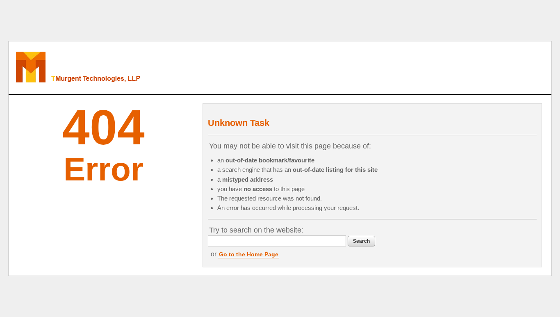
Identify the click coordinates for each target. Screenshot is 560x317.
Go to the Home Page (248, 254)
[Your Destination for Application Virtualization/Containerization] (114, 67)
